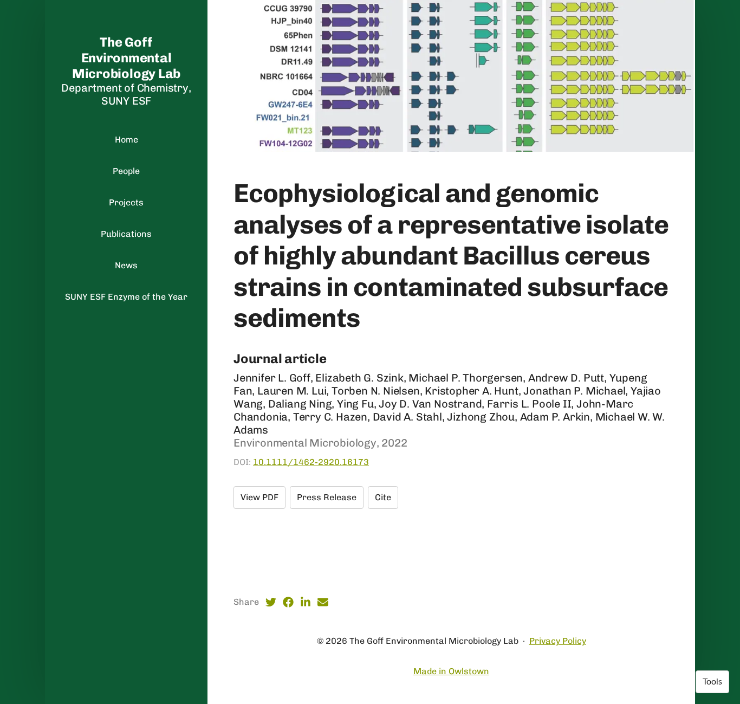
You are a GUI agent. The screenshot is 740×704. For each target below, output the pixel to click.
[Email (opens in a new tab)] (322, 602)
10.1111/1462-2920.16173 (311, 462)
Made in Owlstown (451, 671)
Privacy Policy (557, 641)
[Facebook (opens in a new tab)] (288, 602)
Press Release (326, 497)
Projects (126, 202)
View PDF (259, 497)
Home (126, 139)
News (126, 265)
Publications (126, 234)
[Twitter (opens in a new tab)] (270, 602)
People (126, 171)
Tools (712, 681)
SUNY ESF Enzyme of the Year (126, 297)
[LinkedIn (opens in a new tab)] (305, 602)
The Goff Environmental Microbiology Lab (126, 57)
